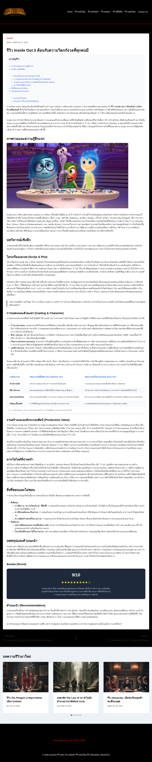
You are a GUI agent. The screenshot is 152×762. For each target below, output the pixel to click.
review (10, 38)
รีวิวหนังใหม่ (80, 12)
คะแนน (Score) (20, 98)
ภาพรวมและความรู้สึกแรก (22, 66)
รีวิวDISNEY (93, 12)
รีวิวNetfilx (105, 12)
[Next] (145, 687)
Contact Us (143, 12)
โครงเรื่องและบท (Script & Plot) (27, 76)
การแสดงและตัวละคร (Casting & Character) (32, 79)
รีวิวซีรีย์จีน (117, 12)
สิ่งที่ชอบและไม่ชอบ (19, 88)
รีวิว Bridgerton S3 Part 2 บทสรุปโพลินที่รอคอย (128, 638)
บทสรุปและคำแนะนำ (20, 91)
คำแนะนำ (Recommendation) (26, 101)
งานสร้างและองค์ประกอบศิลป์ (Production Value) (34, 82)
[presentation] (25, 677)
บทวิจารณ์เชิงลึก (18, 69)
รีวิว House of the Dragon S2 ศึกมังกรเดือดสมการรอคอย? (28, 638)
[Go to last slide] (7, 687)
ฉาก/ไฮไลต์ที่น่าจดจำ (22, 85)
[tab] (71, 715)
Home (69, 12)
